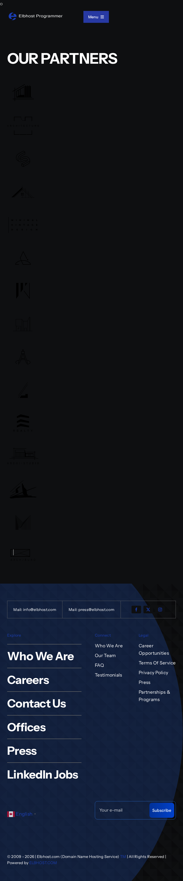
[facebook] (136, 609)
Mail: (18, 609)
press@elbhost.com (96, 609)
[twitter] (148, 609)
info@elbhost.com (39, 609)
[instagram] (160, 609)
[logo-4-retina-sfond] (35, 14)
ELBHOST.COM (43, 862)
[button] (22, 814)
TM (123, 856)
